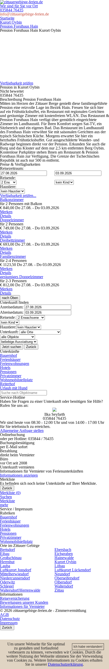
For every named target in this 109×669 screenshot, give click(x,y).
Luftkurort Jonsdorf (15, 570)
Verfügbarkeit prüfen (16, 83)
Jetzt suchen (11, 347)
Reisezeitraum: (12, 168)
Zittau (59, 590)
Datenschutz (10, 618)
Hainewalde (64, 558)
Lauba (5, 566)
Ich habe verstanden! (88, 646)
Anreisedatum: (11, 307)
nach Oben (10, 298)
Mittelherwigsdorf (14, 574)
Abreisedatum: (11, 312)
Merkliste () (10, 493)
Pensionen (8, 372)
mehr (4, 505)
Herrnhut (7, 562)
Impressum (8, 623)
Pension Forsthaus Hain (19, 26)
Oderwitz (7, 582)
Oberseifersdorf (67, 578)
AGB (4, 614)
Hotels (5, 367)
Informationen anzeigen (19, 475)
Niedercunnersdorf (15, 578)
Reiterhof (7, 384)
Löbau (60, 566)
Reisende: (8, 178)
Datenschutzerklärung (65, 664)
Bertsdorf (7, 549)
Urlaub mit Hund (13, 388)
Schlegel (7, 586)
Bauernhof (8, 355)
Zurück (31, 347)
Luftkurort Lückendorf (73, 570)
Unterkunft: (9, 332)
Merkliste (7, 501)
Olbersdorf (63, 582)
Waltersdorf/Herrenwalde (20, 590)
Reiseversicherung (14, 598)
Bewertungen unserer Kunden (24, 602)
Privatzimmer (10, 376)
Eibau (4, 553)
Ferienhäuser (10, 359)
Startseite (7, 18)
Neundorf (62, 574)
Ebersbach (63, 549)
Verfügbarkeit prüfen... (18, 195)
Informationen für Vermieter (22, 606)
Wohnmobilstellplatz (16, 380)
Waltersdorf (64, 586)
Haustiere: (8, 187)
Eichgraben (64, 553)
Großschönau (11, 558)
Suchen (6, 497)
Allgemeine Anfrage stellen (22, 430)
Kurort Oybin (11, 22)
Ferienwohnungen (14, 363)
